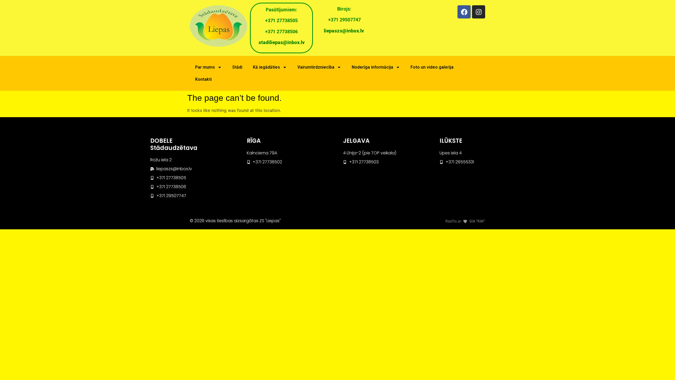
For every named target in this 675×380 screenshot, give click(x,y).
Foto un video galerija (432, 67)
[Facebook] (464, 11)
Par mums (205, 67)
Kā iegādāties (266, 67)
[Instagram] (478, 11)
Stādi (237, 67)
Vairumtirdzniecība (315, 67)
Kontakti (203, 79)
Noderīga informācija (372, 67)
